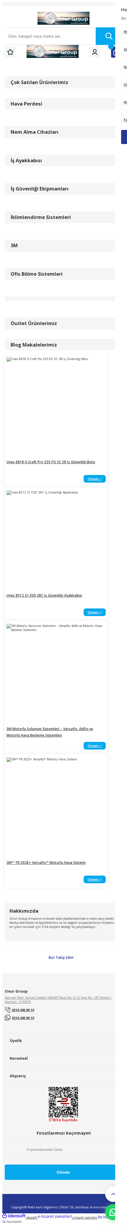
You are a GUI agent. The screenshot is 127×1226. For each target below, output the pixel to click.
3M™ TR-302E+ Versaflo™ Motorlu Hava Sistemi (46, 862)
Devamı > (95, 479)
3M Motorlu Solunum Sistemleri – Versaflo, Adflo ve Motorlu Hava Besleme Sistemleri (49, 731)
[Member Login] (94, 52)
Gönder (63, 1172)
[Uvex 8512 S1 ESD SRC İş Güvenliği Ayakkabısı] (56, 539)
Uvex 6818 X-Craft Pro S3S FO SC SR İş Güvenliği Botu (50, 461)
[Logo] (63, 19)
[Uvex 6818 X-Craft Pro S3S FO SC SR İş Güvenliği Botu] (56, 406)
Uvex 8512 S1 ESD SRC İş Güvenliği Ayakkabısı (44, 595)
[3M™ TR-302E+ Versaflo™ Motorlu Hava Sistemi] (56, 806)
